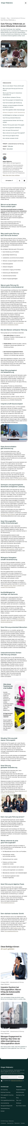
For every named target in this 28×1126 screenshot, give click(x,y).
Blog (17, 1097)
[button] (25, 3)
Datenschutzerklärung (16, 1080)
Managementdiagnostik (6, 1105)
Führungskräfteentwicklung (7, 902)
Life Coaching (4, 1089)
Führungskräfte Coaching (7, 1095)
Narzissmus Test (20, 1095)
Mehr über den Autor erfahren (11, 175)
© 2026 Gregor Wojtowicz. (7, 1121)
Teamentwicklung (5, 1108)
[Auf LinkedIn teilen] (24, 180)
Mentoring (3, 1097)
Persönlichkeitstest (21, 1089)
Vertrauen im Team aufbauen (8, 514)
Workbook (18, 1103)
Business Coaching (5, 1092)
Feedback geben (17, 928)
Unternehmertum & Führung (16, 144)
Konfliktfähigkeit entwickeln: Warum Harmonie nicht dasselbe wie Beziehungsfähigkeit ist (13, 620)
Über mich (18, 1100)
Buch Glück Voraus (21, 1105)
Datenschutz (10, 1123)
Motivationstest (20, 1092)
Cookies (23, 1123)
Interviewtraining (5, 1103)
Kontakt (2, 1111)
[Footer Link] (7, 1067)
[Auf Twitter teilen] (19, 180)
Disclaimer (17, 1123)
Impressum (3, 1123)
